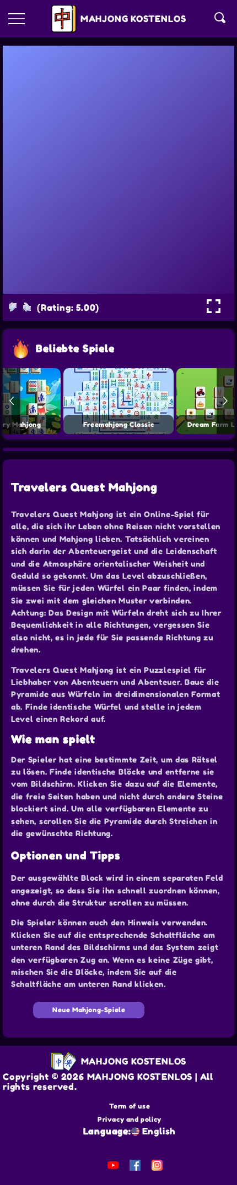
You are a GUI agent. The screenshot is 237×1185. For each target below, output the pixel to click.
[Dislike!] (12, 307)
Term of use (129, 1106)
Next (225, 401)
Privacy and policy (129, 1119)
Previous (11, 401)
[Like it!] (27, 307)
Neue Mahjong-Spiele (88, 1010)
